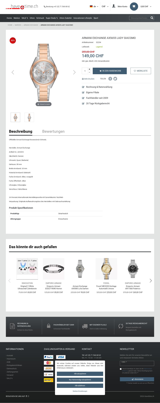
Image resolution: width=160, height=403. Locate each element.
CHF (104, 6)
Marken (17, 18)
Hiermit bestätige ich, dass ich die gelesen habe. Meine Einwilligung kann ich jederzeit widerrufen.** (137, 371)
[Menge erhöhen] (89, 69)
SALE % (25, 18)
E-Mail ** (124, 362)
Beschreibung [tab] (20, 131)
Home (9, 18)
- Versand (9, 375)
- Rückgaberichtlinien (14, 365)
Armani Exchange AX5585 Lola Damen (80, 287)
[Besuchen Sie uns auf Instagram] (28, 396)
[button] (110, 79)
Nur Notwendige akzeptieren (80, 380)
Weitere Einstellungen (80, 391)
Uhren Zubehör (66, 18)
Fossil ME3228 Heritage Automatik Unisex (106, 287)
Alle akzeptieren (80, 374)
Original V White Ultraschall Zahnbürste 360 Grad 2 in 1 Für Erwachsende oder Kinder (27, 287)
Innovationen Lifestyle (83, 18)
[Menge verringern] (89, 72)
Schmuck (40, 18)
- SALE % (9, 378)
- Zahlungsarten (12, 372)
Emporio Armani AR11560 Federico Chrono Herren (132, 287)
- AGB (8, 362)
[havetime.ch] (22, 7)
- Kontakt (9, 356)
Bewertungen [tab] (53, 131)
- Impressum (11, 359)
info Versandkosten (102, 61)
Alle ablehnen (80, 386)
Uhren (32, 18)
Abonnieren (138, 379)
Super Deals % (52, 18)
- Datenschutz (11, 369)
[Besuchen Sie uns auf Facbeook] (26, 396)
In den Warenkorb (111, 71)
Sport (96, 18)
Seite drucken (89, 79)
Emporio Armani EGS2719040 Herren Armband (53, 287)
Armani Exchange (31, 25)
